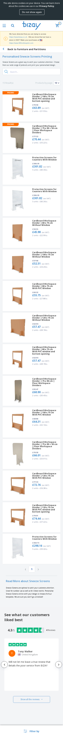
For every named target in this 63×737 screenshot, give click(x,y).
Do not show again (32, 12)
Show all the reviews (29, 699)
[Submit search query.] (6, 71)
